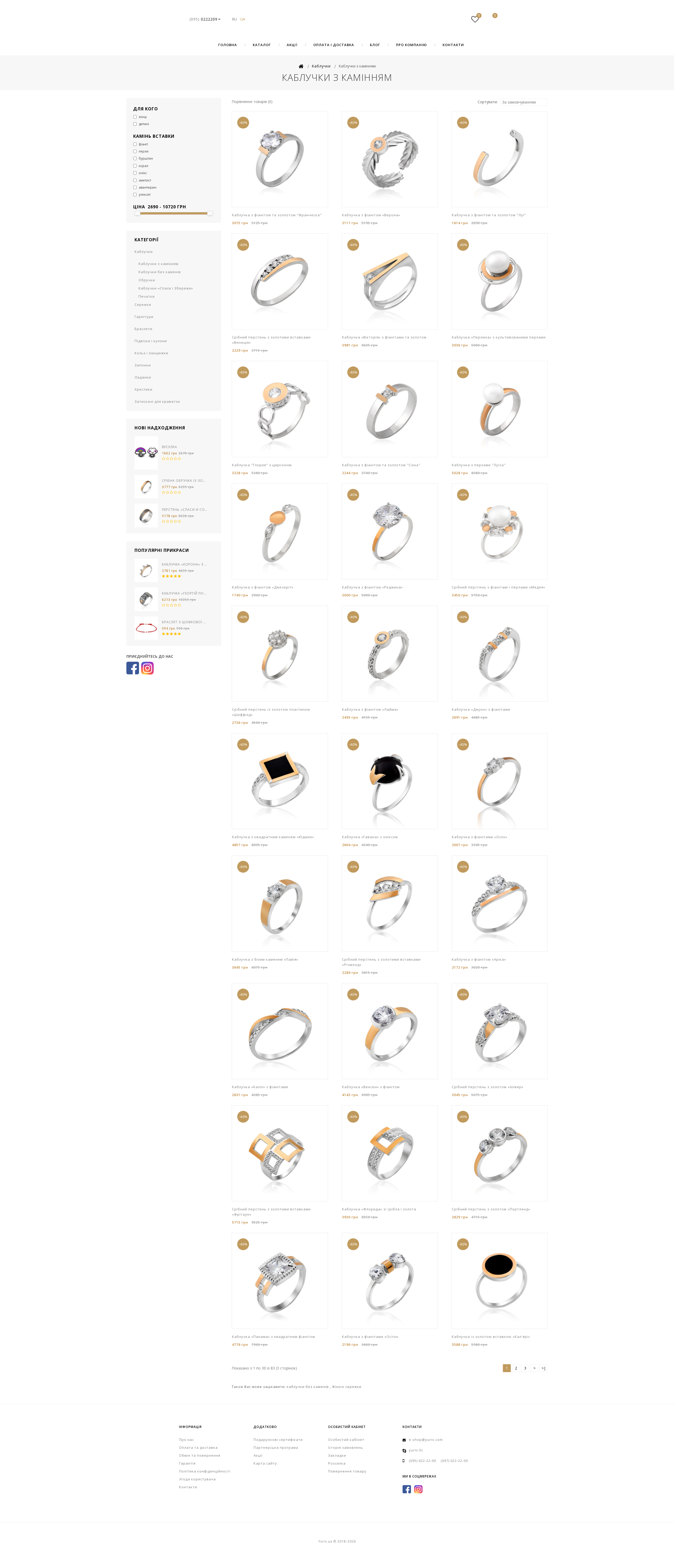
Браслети (143, 328)
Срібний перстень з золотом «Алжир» (487, 1086)
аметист (144, 180)
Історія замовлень (345, 1447)
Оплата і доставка (333, 44)
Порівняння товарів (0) (252, 101)
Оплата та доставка (198, 1447)
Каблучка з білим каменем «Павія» (265, 959)
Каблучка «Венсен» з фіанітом (371, 1086)
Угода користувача (197, 1479)
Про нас (186, 1439)
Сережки (143, 304)
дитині (143, 124)
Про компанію (411, 44)
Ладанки (143, 377)
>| (544, 1368)
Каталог (262, 44)
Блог (375, 44)
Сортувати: (488, 101)
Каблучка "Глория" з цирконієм (262, 465)
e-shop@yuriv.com (426, 1439)
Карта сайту (265, 1463)
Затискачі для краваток (157, 401)
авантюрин (147, 187)
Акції (292, 44)
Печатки (146, 296)
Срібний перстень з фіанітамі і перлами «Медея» (498, 587)
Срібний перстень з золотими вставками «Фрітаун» (271, 1212)
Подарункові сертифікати (278, 1439)
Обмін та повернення (199, 1455)
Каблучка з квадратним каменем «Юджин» (273, 836)
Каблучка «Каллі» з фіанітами (260, 1086)
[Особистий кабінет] (459, 19)
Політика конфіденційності (204, 1471)
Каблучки (144, 251)
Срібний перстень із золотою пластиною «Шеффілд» (271, 712)
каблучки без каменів (308, 1386)
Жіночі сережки (346, 1386)
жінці (142, 117)
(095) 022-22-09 (422, 1460)
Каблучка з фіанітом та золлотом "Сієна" (381, 465)
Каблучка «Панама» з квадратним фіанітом (273, 1336)
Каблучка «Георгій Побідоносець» (184, 593)
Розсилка (337, 1463)
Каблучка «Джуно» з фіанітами (481, 709)
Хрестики (143, 389)
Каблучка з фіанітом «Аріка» (479, 959)
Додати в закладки (260, 206)
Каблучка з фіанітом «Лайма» (370, 709)
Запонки (143, 365)
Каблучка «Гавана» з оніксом (370, 836)
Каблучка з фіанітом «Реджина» (372, 587)
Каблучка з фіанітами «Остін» (370, 1336)
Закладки (337, 1455)
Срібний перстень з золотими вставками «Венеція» (271, 340)
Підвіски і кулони (151, 340)
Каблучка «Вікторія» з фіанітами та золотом (384, 337)
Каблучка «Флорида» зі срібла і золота (379, 1209)
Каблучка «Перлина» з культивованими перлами (499, 337)
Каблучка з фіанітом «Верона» (371, 215)
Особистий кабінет (346, 1439)
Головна (227, 44)
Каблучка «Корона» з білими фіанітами (184, 564)
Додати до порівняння (267, 206)
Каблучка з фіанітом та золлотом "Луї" (489, 215)
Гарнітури (144, 316)
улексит (144, 194)
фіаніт (143, 144)
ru (234, 19)
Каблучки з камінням (158, 263)
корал (143, 166)
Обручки (146, 280)
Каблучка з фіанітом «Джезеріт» (263, 587)
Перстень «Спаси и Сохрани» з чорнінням (184, 509)
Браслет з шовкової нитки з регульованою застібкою (184, 622)
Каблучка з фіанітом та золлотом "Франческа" (277, 215)
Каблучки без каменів (159, 271)
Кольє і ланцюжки (151, 353)
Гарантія (187, 1463)
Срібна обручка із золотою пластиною (184, 480)
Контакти (453, 44)
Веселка (169, 447)
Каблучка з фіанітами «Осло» (479, 836)
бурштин (145, 158)
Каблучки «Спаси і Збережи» (165, 288)
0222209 (203, 19)
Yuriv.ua (337, 19)
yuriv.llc (416, 1450)
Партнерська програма (276, 1447)
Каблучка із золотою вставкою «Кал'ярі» (491, 1336)
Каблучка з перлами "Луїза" (479, 465)
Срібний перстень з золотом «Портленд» (491, 1209)
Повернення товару (347, 1471)
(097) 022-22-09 (454, 1460)
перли (143, 151)
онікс (142, 173)
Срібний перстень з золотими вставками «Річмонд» (381, 962)
